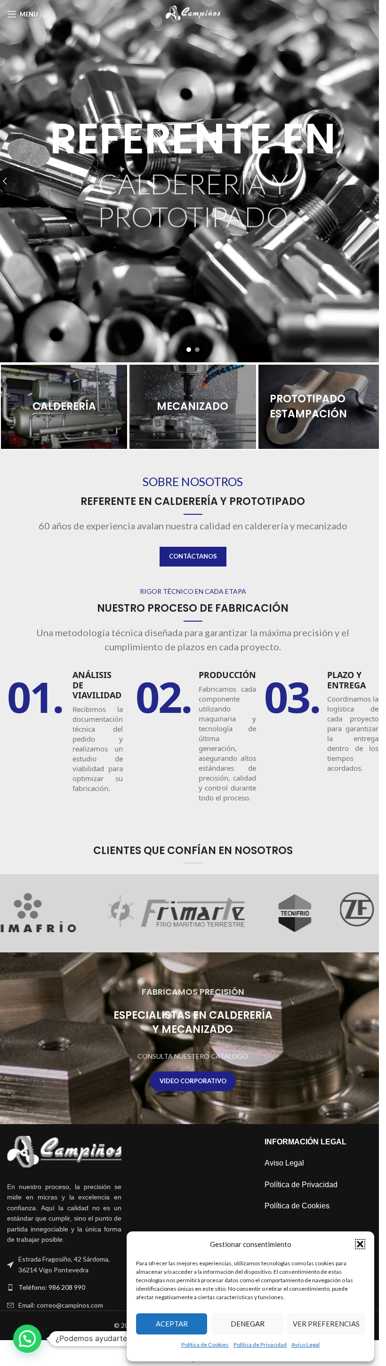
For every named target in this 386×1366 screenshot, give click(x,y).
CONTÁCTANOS (193, 556)
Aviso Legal (305, 1344)
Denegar (248, 1323)
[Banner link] (64, 407)
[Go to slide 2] (197, 349)
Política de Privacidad (260, 1344)
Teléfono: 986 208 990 (51, 1287)
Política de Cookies (205, 1344)
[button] (360, 1244)
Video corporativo (193, 1081)
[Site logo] (193, 13)
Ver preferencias (326, 1323)
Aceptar (172, 1323)
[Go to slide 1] (188, 349)
